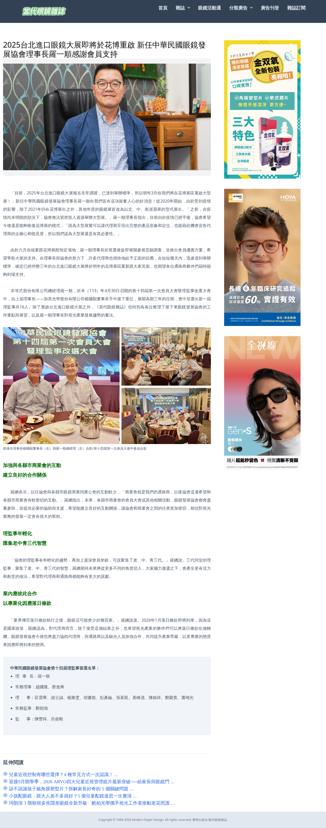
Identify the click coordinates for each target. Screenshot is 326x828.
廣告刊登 (270, 8)
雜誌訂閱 (296, 8)
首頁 (163, 8)
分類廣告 (238, 8)
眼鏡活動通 (209, 8)
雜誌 (180, 8)
